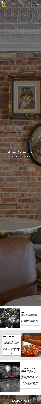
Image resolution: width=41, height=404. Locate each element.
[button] (38, 4)
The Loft (33, 383)
